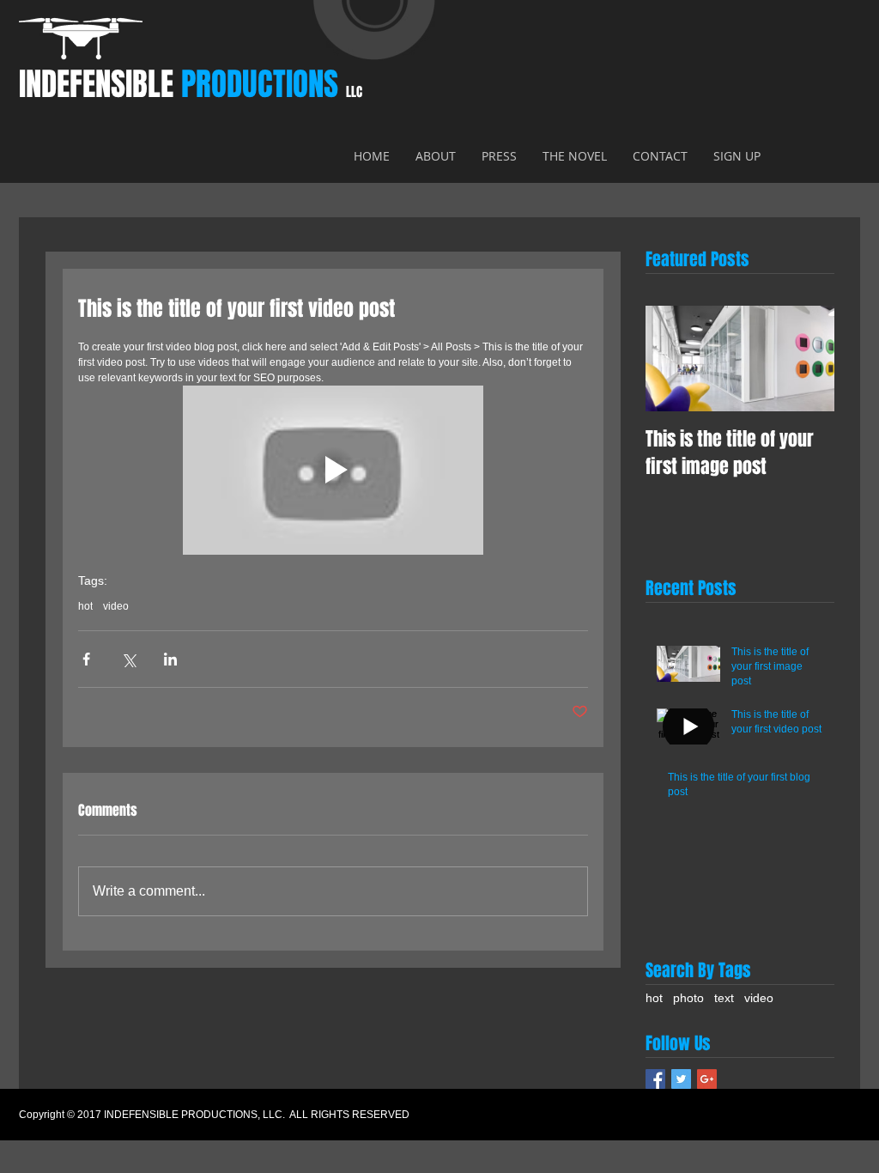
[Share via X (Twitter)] (128, 659)
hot (85, 606)
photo (688, 998)
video (116, 606)
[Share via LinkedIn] (170, 659)
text (724, 998)
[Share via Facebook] (86, 659)
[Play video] (333, 470)
